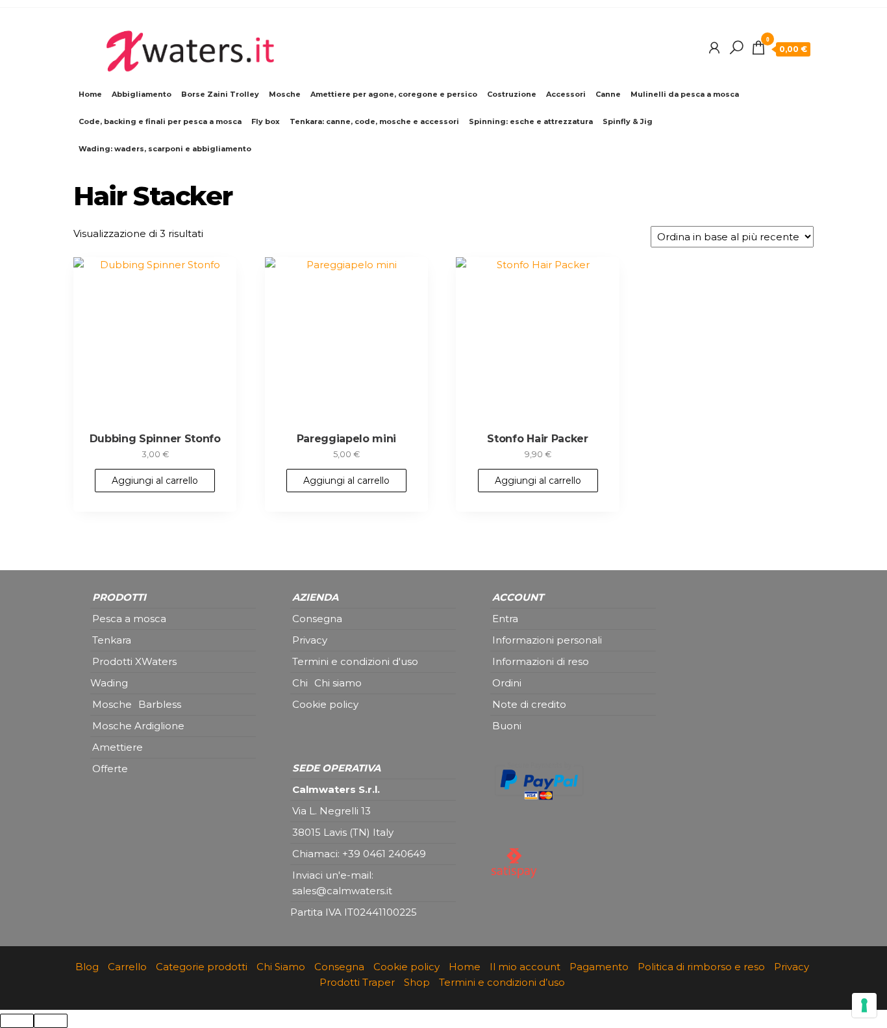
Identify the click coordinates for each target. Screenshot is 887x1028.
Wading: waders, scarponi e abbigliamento (165, 148)
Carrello (127, 966)
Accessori (566, 94)
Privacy (791, 966)
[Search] (736, 48)
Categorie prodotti (201, 966)
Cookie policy (406, 966)
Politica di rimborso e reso (701, 966)
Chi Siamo (280, 966)
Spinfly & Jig (628, 121)
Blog (87, 966)
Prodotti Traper (357, 982)
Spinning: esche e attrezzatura (531, 121)
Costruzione (511, 94)
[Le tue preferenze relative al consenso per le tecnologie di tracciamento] (864, 1005)
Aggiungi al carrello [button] (155, 480)
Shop (417, 982)
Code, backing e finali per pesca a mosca (160, 121)
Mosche (285, 94)
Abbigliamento (141, 94)
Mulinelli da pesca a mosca (685, 94)
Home (90, 94)
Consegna (339, 966)
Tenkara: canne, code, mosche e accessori (374, 121)
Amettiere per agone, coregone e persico (393, 94)
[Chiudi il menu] (17, 1021)
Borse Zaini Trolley (220, 94)
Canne (608, 94)
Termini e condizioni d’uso (502, 982)
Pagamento (599, 966)
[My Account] (714, 48)
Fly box (265, 121)
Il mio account (525, 966)
